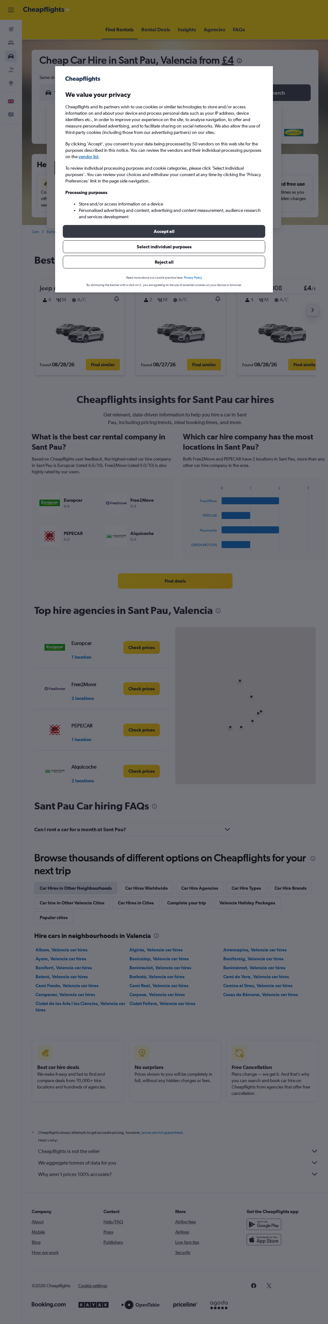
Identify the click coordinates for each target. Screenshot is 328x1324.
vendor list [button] (88, 156)
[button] (164, 231)
